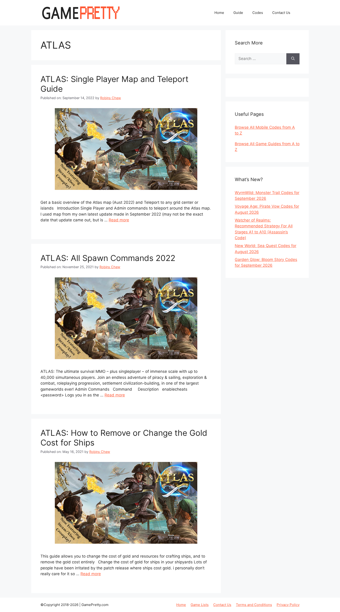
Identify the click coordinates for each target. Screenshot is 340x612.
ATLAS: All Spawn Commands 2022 (107, 258)
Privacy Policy (288, 605)
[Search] (293, 58)
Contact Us (281, 12)
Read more (119, 220)
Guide (238, 12)
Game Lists (200, 605)
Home (219, 12)
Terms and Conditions (254, 605)
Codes (257, 12)
